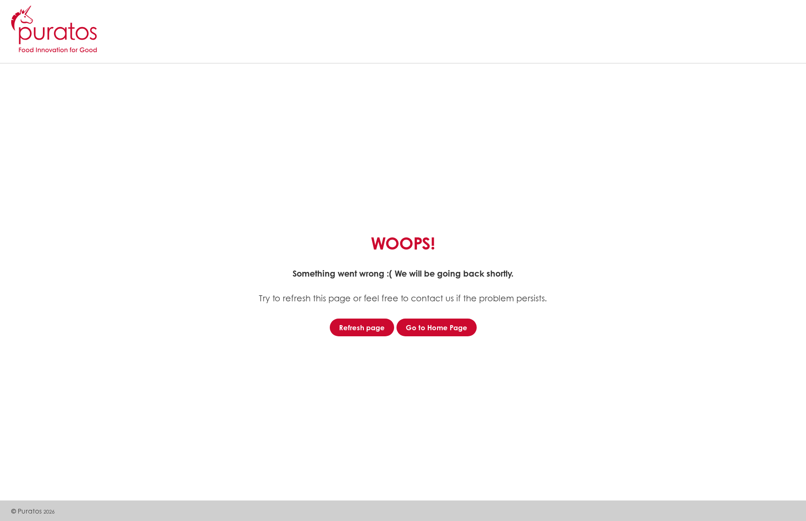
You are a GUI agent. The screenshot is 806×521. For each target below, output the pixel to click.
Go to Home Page (436, 327)
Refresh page (362, 327)
